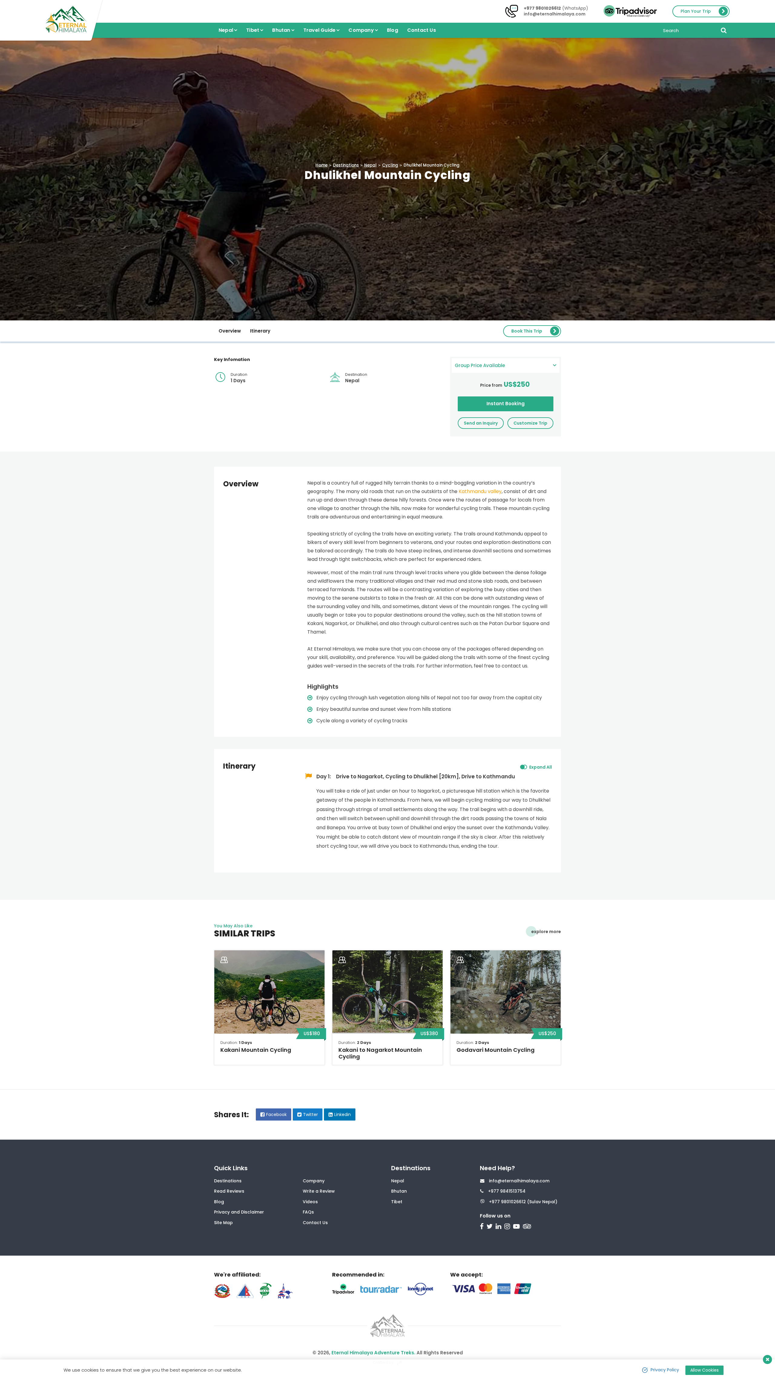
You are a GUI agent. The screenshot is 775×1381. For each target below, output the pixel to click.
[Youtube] (517, 1227)
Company (314, 1181)
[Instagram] (508, 1227)
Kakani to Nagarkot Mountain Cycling (380, 1053)
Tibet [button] (252, 30)
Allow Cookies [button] (704, 1370)
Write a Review (319, 1191)
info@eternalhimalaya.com (554, 14)
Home (321, 165)
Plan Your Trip (696, 11)
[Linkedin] (499, 1227)
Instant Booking (505, 403)
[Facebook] (482, 1227)
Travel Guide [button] (319, 30)
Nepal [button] (226, 30)
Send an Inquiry (481, 423)
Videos (310, 1202)
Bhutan (399, 1191)
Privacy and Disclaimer (239, 1212)
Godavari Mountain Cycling (496, 1050)
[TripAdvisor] (528, 1227)
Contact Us (421, 30)
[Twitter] (490, 1227)
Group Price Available (480, 365)
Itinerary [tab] (260, 331)
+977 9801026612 (542, 8)
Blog (392, 30)
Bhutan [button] (281, 30)
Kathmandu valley (480, 491)
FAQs (308, 1212)
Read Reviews (229, 1191)
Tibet (396, 1202)
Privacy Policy (665, 1370)
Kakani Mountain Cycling (255, 1050)
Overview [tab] (230, 331)
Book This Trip (526, 331)
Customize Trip (530, 423)
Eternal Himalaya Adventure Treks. (373, 1353)
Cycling (390, 165)
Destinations (346, 165)
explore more (546, 932)
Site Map (223, 1223)
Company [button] (361, 30)
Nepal (370, 165)
